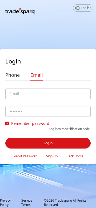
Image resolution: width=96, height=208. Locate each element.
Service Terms (26, 202)
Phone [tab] (12, 75)
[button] (83, 8)
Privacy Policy (5, 202)
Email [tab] (36, 75)
